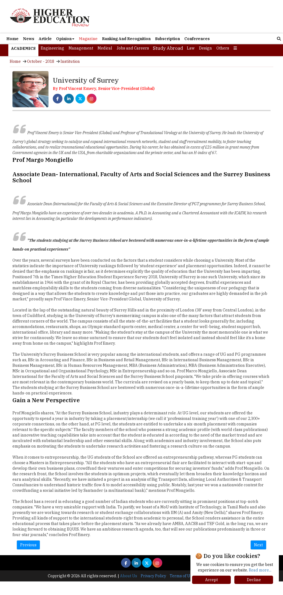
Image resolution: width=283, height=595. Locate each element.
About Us (128, 575)
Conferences (197, 38)
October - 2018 (40, 61)
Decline (254, 579)
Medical (105, 48)
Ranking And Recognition (126, 38)
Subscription (167, 38)
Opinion (64, 38)
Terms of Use (182, 575)
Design (205, 48)
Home (12, 38)
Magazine (88, 38)
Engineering (52, 48)
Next (258, 544)
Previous (28, 544)
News (28, 38)
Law (191, 48)
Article (45, 38)
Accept (211, 579)
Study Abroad (168, 48)
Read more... (260, 570)
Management (81, 48)
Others (222, 48)
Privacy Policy (153, 575)
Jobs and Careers (133, 48)
